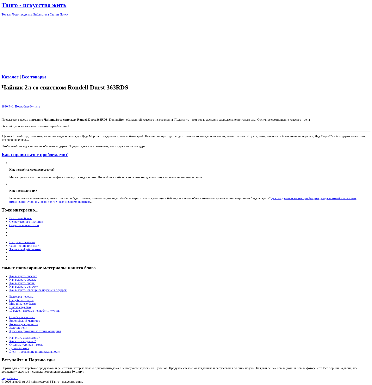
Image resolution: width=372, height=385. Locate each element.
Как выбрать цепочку (23, 286)
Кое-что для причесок (23, 324)
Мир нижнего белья (22, 303)
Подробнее (22, 106)
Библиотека (41, 14)
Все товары (34, 76)
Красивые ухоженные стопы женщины (35, 331)
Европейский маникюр (24, 320)
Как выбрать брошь (22, 283)
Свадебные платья (21, 300)
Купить (35, 106)
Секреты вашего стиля (24, 225)
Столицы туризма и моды (26, 344)
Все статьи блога (20, 218)
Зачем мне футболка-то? (25, 249)
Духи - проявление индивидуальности (34, 351)
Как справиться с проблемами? (35, 154)
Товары (6, 14)
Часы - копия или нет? (24, 245)
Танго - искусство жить (34, 5)
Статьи (54, 14)
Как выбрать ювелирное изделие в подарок (38, 290)
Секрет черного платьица (26, 221)
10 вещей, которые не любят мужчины (34, 310)
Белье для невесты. (21, 296)
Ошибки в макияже (22, 317)
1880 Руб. (8, 106)
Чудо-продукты (22, 14)
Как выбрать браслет (23, 276)
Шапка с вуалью (20, 307)
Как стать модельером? (24, 337)
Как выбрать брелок (22, 279)
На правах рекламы (22, 242)
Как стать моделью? (22, 341)
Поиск (64, 14)
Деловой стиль (19, 348)
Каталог (10, 76)
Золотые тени (18, 327)
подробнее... (10, 378)
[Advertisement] (186, 43)
